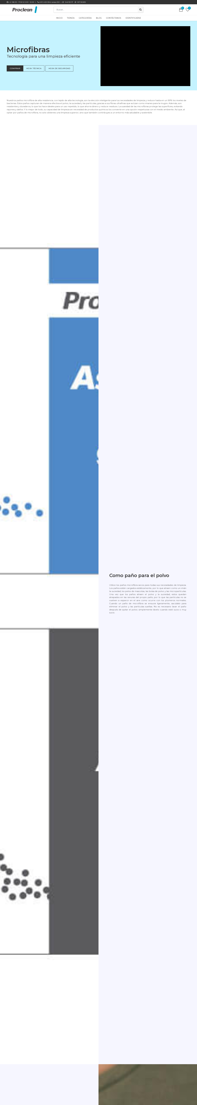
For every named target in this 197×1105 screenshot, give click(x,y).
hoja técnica (33, 68)
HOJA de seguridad (59, 68)
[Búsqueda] (140, 9)
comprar (15, 68)
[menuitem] (59, 18)
